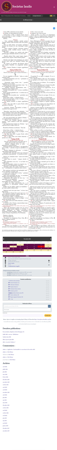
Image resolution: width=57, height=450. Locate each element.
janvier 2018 (5, 425)
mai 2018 (5, 420)
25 (27, 250)
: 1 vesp (10, 299)
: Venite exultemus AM (13, 294)
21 (48, 248)
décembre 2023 (6, 405)
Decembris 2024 (27, 238)
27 (41, 250)
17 (20, 248)
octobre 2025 (5, 384)
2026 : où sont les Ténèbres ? (9, 342)
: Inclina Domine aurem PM (15, 292)
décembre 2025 (6, 379)
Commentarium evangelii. (14, 266)
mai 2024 (5, 400)
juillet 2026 (5, 369)
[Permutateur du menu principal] (54, 7)
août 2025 (5, 387)
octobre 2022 (5, 413)
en (54, 15)
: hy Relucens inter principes (14, 280)
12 (34, 246)
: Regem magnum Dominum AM (15, 296)
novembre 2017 (6, 431)
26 (34, 250)
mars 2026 (5, 374)
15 (6, 248)
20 (41, 248)
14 (48, 246)
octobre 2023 (5, 407)
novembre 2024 (6, 392)
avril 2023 (5, 410)
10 (20, 246)
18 (27, 248)
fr (51, 15)
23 (13, 250)
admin (4, 349)
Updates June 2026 (7, 337)
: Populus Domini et (13, 286)
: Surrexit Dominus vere (13, 282)
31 (20, 252)
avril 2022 (5, 415)
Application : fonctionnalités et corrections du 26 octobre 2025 (21, 349)
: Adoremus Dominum (13, 284)
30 (13, 252)
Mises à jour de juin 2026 (8, 339)
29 (6, 252)
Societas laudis (22, 6)
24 (20, 250)
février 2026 (5, 377)
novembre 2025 (6, 382)
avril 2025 (5, 389)
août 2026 (5, 366)
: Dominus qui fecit (13, 290)
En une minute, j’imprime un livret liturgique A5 (13, 331)
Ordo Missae (10, 352)
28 (48, 250)
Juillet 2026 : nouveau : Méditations (10, 334)
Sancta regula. (11, 263)
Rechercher (5, 312)
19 (34, 248)
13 (41, 246)
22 (6, 250)
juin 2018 (5, 418)
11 (27, 246)
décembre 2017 (6, 428)
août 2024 (5, 395)
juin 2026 (5, 371)
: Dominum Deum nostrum (14, 288)
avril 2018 (5, 423)
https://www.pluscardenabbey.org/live (42, 319)
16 (13, 248)
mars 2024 (5, 402)
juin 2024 (5, 397)
